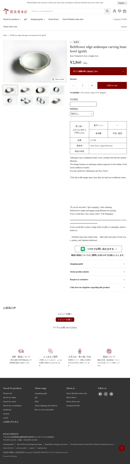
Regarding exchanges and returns (56, 444)
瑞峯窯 (76, 42)
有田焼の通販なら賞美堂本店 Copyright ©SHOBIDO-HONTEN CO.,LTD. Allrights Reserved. (35, 452)
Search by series (9, 401)
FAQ (36, 401)
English (121, 3)
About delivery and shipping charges (29, 444)
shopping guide (37, 19)
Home (5, 35)
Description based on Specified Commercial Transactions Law (92, 444)
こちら (81, 132)
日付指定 (74, 99)
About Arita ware (10, 27)
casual (5, 418)
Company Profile (120, 19)
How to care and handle (44, 410)
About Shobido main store (72, 19)
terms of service (8, 448)
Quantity (73, 79)
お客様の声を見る (10, 422)
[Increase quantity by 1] (92, 85)
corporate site (42, 448)
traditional (7, 410)
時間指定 (74, 109)
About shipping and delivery (46, 406)
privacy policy (22, 448)
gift (25, 19)
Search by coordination (12, 406)
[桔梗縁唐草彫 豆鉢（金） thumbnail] (10, 90)
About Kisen (53, 19)
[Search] (107, 11)
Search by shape (9, 397)
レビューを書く (65, 319)
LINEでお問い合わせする (101, 249)
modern (6, 414)
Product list (7, 393)
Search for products (11, 19)
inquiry (124, 27)
